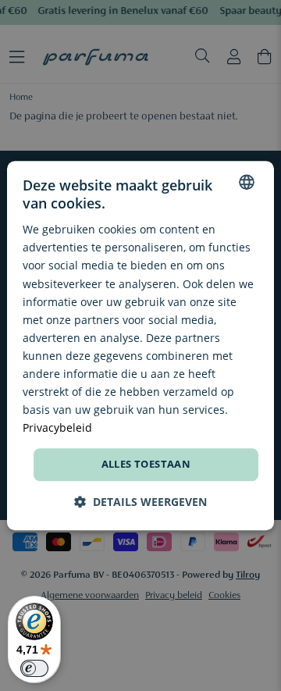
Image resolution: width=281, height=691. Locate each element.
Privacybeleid (57, 428)
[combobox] (246, 182)
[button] (140, 502)
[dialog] (140, 346)
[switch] (34, 668)
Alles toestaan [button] (146, 465)
